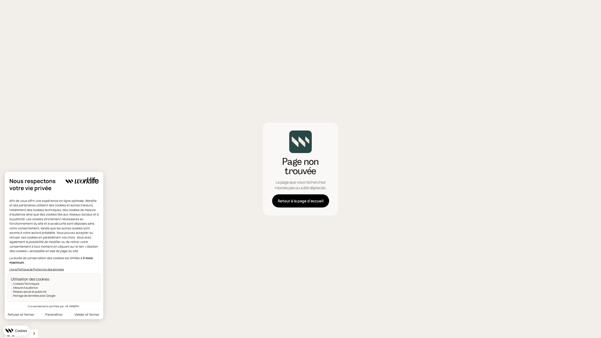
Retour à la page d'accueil (301, 201)
